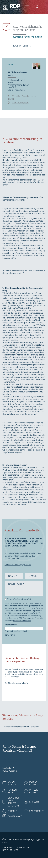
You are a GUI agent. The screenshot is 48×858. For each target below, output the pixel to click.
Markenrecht (13, 791)
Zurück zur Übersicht (22, 45)
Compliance (15, 816)
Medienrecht (34, 783)
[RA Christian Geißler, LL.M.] (36, 68)
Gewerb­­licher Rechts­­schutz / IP (14, 801)
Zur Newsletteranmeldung (16, 683)
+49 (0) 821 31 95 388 (12, 759)
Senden (10, 635)
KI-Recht (34, 801)
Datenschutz (12, 783)
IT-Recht (13, 811)
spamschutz (11, 624)
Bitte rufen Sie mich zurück (19, 599)
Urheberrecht (34, 791)
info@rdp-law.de (9, 761)
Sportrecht (36, 811)
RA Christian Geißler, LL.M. (18, 73)
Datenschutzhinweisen (22, 620)
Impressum (22, 847)
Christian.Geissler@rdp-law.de (22, 97)
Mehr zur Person (20, 102)
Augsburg (33, 839)
